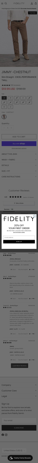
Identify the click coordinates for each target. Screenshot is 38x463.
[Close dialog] (34, 216)
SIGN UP (19, 242)
